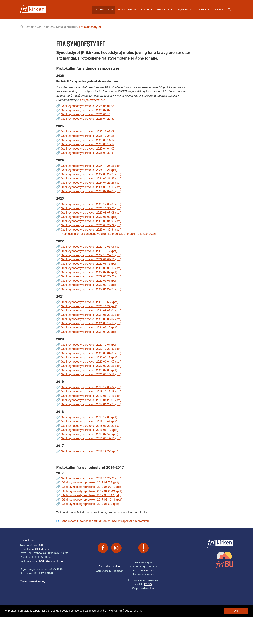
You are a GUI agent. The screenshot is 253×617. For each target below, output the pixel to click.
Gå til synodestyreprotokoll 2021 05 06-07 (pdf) (91, 319)
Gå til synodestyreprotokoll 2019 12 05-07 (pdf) (91, 387)
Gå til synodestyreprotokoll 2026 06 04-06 (87, 106)
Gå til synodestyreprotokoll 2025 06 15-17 (87, 144)
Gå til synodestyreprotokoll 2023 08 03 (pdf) (89, 217)
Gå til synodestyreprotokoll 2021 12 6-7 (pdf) (89, 302)
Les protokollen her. (92, 100)
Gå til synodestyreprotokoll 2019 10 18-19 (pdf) (91, 391)
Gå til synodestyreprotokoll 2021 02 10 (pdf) (89, 327)
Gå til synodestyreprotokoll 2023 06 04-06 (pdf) (91, 221)
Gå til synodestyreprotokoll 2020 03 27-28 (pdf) (91, 366)
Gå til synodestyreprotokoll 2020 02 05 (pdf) (89, 370)
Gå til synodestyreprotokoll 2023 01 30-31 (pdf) (91, 229)
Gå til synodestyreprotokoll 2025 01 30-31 (87, 153)
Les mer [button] (138, 610)
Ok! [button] (236, 610)
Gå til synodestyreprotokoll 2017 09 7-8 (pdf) (90, 482)
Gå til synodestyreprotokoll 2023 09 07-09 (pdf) (91, 212)
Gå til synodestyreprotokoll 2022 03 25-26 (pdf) (91, 276)
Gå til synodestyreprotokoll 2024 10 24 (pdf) (89, 170)
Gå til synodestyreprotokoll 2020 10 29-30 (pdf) (91, 348)
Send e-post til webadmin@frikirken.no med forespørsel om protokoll (105, 521)
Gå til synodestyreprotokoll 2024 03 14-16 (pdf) (91, 187)
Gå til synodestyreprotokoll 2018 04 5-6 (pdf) (89, 434)
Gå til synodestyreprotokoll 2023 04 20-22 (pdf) (91, 225)
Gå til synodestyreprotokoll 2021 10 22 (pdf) (89, 306)
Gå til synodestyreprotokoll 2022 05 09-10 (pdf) (91, 268)
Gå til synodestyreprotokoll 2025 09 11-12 (87, 140)
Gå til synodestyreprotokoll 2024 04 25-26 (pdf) (91, 182)
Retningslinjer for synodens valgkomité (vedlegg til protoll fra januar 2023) (108, 233)
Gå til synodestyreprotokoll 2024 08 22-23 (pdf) (91, 174)
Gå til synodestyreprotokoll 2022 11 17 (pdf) (89, 251)
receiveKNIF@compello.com (47, 561)
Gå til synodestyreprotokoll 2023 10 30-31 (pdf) (91, 208)
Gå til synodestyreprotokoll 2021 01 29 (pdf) (89, 331)
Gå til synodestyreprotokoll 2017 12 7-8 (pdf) (89, 451)
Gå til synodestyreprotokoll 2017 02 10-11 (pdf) (91, 499)
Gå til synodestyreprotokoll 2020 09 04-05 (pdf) (91, 353)
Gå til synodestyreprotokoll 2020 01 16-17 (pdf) (91, 374)
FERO (148, 584)
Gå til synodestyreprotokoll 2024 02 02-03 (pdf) (91, 191)
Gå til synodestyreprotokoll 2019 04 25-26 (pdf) (91, 400)
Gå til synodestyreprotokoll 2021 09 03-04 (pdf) (91, 310)
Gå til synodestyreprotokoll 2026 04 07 (85, 110)
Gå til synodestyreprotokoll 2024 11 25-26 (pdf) (91, 165)
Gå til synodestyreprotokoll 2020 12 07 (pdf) (89, 344)
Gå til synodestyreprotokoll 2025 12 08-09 (87, 131)
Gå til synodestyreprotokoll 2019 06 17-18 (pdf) (91, 395)
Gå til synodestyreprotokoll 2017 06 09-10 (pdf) (91, 486)
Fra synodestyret (90, 27)
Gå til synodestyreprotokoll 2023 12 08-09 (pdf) (90, 204)
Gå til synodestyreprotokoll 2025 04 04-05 (87, 148)
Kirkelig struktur (66, 27)
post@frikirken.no (39, 549)
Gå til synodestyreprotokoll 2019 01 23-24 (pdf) (91, 404)
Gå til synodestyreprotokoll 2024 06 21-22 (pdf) (91, 178)
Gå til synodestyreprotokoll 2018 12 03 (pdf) (89, 417)
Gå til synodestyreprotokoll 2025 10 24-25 (87, 135)
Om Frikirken (45, 27)
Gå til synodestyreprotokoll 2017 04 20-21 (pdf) (91, 491)
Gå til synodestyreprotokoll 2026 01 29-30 (87, 118)
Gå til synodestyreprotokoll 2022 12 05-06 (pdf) (91, 246)
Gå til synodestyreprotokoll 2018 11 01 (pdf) (89, 421)
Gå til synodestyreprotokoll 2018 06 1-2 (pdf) (89, 430)
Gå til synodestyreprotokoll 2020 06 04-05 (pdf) (91, 361)
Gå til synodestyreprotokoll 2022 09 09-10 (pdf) (91, 259)
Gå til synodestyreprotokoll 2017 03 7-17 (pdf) (91, 495)
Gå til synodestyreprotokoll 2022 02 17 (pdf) (89, 284)
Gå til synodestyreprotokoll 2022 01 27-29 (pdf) (91, 289)
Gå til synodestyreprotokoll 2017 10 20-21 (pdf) (91, 478)
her (152, 574)
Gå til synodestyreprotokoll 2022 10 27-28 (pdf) (91, 255)
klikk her (149, 570)
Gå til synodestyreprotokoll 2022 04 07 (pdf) (89, 272)
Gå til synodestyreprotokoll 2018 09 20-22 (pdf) (91, 425)
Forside (29, 27)
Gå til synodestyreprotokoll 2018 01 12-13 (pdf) (91, 438)
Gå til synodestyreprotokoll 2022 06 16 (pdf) (89, 263)
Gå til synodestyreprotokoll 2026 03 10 (85, 114)
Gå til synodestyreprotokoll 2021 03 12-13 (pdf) (91, 323)
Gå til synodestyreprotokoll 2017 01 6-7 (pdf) (90, 504)
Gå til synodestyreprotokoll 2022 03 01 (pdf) (89, 280)
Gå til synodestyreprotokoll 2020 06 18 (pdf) (89, 357)
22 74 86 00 (37, 545)
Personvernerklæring (32, 581)
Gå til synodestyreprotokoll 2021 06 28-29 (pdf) (91, 314)
